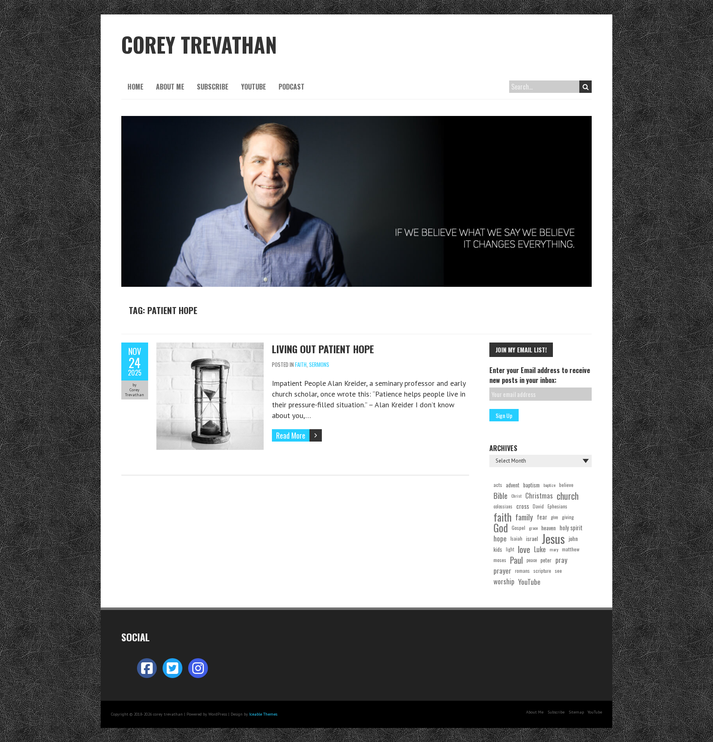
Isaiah (516, 538)
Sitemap (576, 712)
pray (561, 560)
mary (554, 549)
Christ (516, 495)
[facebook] (147, 668)
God (500, 527)
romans (522, 570)
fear (542, 517)
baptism (531, 485)
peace (531, 560)
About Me (170, 87)
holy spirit (571, 527)
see (558, 570)
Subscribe (213, 87)
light (510, 549)
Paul (516, 560)
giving (568, 516)
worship (504, 581)
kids (497, 549)
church (567, 495)
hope (500, 538)
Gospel (518, 528)
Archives (503, 448)
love (524, 549)
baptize (549, 485)
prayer (502, 570)
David (538, 506)
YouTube (253, 87)
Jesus (553, 538)
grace (533, 528)
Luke (540, 549)
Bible (500, 495)
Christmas (539, 495)
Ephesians (557, 506)
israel (532, 538)
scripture (542, 570)
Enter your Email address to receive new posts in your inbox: (539, 375)
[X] (172, 668)
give (554, 517)
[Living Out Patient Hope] (210, 347)
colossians (502, 506)
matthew (570, 549)
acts (497, 485)
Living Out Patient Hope (323, 348)
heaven (548, 528)
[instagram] (198, 668)
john (573, 538)
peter (546, 560)
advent (512, 485)
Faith (301, 364)
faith (502, 517)
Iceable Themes (263, 714)
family (524, 517)
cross (522, 506)
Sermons (319, 364)
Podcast (292, 87)
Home (135, 87)
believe (566, 484)
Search (585, 86)
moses (499, 560)
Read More (290, 435)
